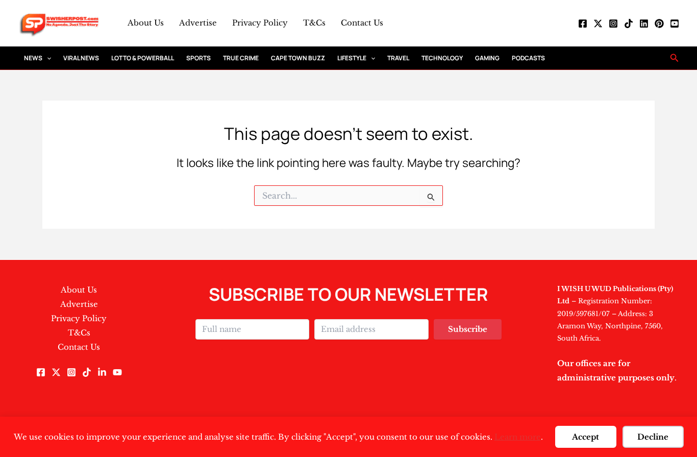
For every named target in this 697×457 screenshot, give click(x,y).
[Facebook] (582, 23)
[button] (46, 57)
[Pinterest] (659, 23)
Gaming (487, 58)
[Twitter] (598, 23)
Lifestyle (351, 58)
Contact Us (362, 23)
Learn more (517, 437)
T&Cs (314, 23)
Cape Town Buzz (298, 58)
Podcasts (528, 58)
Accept (585, 437)
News (33, 58)
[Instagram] (613, 23)
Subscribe (467, 329)
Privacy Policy (260, 23)
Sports (198, 58)
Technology (442, 58)
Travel (398, 58)
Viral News (81, 58)
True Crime (241, 58)
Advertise (198, 23)
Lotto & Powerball (142, 58)
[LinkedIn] (644, 23)
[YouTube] (674, 23)
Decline (652, 437)
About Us (146, 23)
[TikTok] (628, 23)
